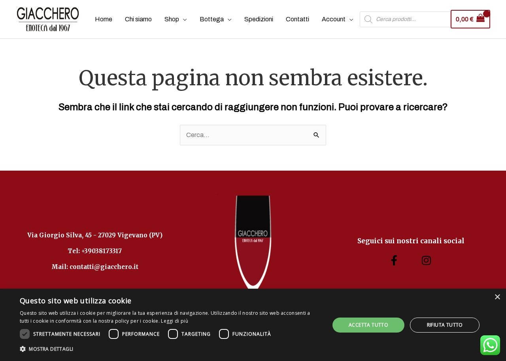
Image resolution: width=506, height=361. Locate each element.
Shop (171, 19)
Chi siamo (138, 19)
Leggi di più (174, 321)
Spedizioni (258, 19)
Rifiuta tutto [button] (445, 325)
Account (334, 19)
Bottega (212, 19)
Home (103, 19)
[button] (170, 349)
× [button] (497, 297)
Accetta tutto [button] (368, 325)
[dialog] (253, 325)
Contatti (297, 19)
